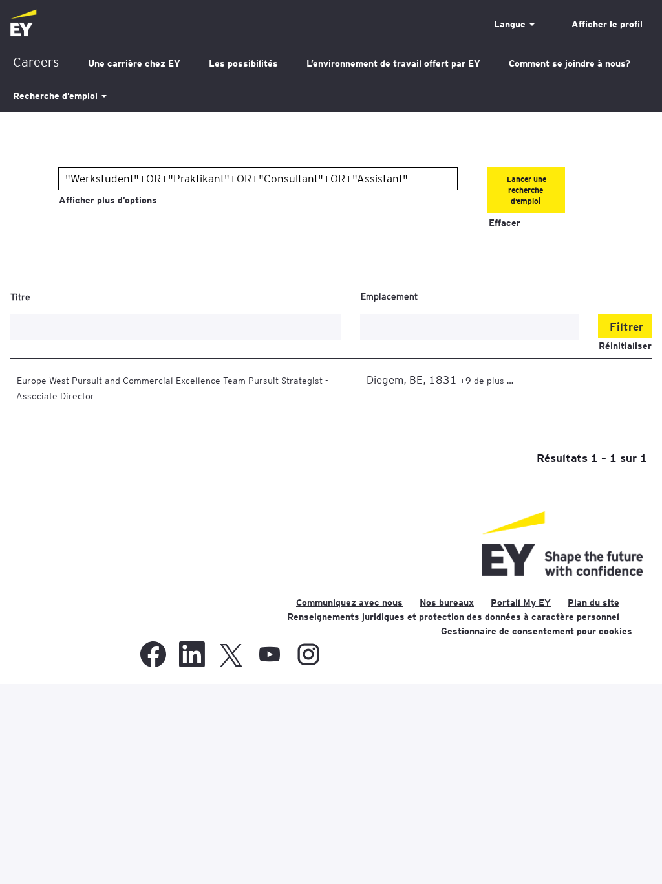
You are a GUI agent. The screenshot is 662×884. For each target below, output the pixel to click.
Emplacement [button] (389, 296)
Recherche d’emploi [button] (56, 96)
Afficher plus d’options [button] (108, 200)
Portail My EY (521, 602)
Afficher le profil (607, 24)
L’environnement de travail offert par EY (393, 63)
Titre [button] (20, 296)
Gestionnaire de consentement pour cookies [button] (536, 631)
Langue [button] (511, 24)
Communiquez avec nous (349, 602)
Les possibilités (243, 63)
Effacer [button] (504, 222)
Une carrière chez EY (134, 63)
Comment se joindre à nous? (569, 63)
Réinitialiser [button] (625, 345)
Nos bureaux (447, 602)
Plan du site (593, 602)
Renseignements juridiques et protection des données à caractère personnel (453, 617)
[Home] (23, 23)
